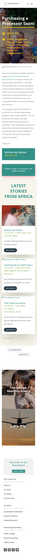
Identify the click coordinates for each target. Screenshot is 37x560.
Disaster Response (11, 516)
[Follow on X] (13, 549)
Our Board (8, 494)
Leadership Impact (11, 520)
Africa (10, 39)
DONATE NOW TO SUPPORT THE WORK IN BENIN (18, 170)
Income (11, 45)
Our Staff (7, 490)
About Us (7, 485)
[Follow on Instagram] (9, 549)
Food (26, 42)
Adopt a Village (9, 533)
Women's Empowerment (14, 51)
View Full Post (10, 250)
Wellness (15, 236)
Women (19, 271)
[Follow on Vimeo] (17, 549)
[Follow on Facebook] (5, 549)
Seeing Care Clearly (13, 230)
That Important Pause (14, 303)
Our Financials (9, 498)
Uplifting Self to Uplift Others (18, 265)
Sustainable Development (18, 46)
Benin (19, 42)
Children (18, 233)
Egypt (24, 233)
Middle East (12, 271)
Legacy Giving (9, 542)
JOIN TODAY (18, 471)
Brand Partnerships (11, 538)
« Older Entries (7, 338)
